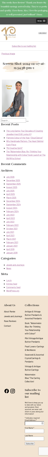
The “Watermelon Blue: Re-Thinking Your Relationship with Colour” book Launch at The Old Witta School (25, 155)
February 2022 (12, 225)
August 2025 (11, 187)
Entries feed (11, 283)
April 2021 (10, 235)
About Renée (9, 311)
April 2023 (10, 218)
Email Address (31, 420)
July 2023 (10, 214)
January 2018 (11, 252)
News (8, 268)
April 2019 (10, 249)
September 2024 (13, 204)
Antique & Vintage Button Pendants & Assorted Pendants (33, 315)
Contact (7, 325)
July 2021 (10, 232)
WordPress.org (12, 290)
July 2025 (10, 190)
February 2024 (12, 211)
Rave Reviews (10, 321)
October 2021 (11, 228)
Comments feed (13, 287)
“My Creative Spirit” (14, 148)
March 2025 (11, 197)
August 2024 (11, 208)
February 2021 (12, 242)
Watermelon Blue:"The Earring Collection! (32, 378)
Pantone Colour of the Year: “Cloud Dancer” (24, 137)
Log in (9, 280)
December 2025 (13, 180)
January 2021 (11, 245)
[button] (41, 21)
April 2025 (10, 194)
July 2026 (10, 177)
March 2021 (11, 239)
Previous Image (8, 53)
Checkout (43, 33)
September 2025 (13, 183)
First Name (29, 428)
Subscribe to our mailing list (24, 46)
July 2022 (10, 221)
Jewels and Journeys (15, 264)
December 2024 (13, 201)
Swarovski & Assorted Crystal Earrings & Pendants (34, 358)
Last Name (29, 435)
